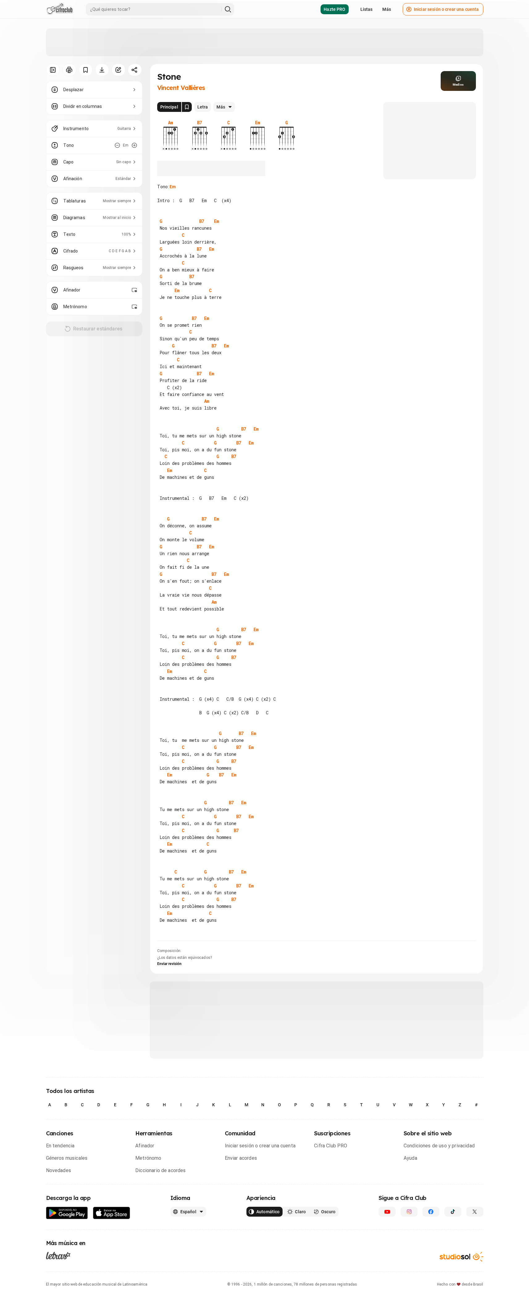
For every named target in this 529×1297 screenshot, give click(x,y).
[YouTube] (387, 1212)
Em (173, 186)
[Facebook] (430, 1212)
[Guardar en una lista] (86, 70)
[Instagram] (409, 1212)
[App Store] (111, 1213)
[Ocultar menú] (53, 70)
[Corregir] (118, 70)
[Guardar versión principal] (187, 107)
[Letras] (58, 1255)
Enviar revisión (169, 964)
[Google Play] (67, 1213)
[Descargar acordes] (102, 70)
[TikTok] (452, 1212)
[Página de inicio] (59, 9)
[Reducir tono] (117, 145)
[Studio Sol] (461, 1256)
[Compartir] (135, 70)
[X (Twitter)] (474, 1212)
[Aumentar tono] (134, 145)
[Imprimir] (69, 70)
